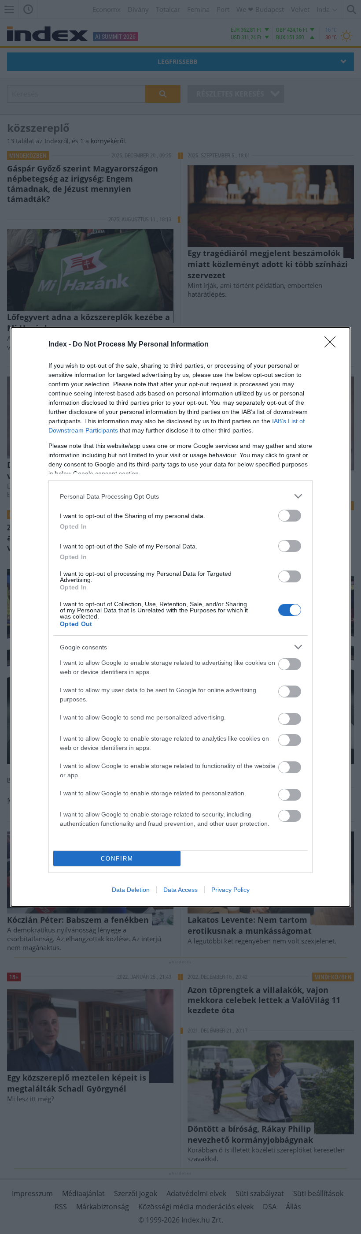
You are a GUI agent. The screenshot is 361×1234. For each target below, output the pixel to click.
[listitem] (180, 496)
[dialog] (180, 617)
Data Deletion (131, 889)
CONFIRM (117, 858)
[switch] (289, 516)
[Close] (332, 344)
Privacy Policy (230, 889)
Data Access (180, 889)
